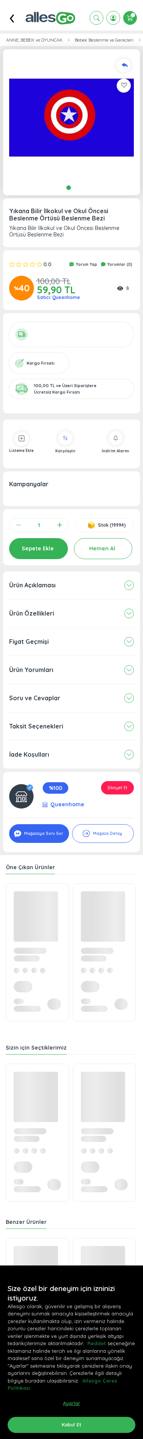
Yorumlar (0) (119, 264)
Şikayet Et (117, 787)
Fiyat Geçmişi (29, 641)
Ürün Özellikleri (31, 613)
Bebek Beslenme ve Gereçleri (104, 40)
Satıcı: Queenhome (58, 297)
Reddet (96, 1343)
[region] (71, 1352)
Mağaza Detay (107, 833)
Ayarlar (71, 1403)
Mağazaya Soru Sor (43, 833)
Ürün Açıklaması (32, 585)
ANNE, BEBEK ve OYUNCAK (34, 40)
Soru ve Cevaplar (34, 698)
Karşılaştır (65, 451)
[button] (71, 117)
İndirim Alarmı (115, 451)
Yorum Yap (86, 264)
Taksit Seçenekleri (36, 726)
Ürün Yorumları (31, 670)
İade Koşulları (29, 754)
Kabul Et (71, 1424)
